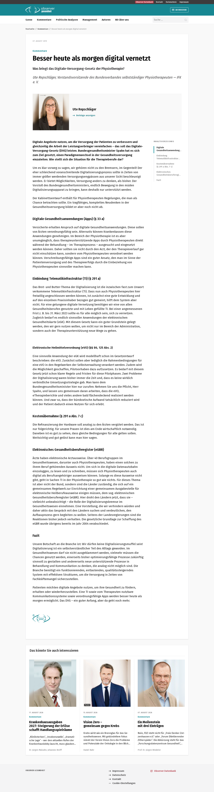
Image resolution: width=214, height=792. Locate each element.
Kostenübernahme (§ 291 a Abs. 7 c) (165, 165)
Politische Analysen (67, 19)
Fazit (158, 180)
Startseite (29, 29)
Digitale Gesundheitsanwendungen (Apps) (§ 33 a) (168, 149)
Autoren (106, 19)
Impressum (184, 2)
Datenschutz (171, 2)
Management (90, 19)
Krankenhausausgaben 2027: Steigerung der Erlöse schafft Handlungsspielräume (51, 663)
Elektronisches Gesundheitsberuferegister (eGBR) (168, 173)
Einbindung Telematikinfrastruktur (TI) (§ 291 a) (167, 157)
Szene (28, 19)
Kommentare (44, 19)
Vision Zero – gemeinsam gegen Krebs (104, 661)
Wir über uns (122, 19)
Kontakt (159, 2)
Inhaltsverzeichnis (164, 141)
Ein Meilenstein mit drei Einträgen (156, 661)
